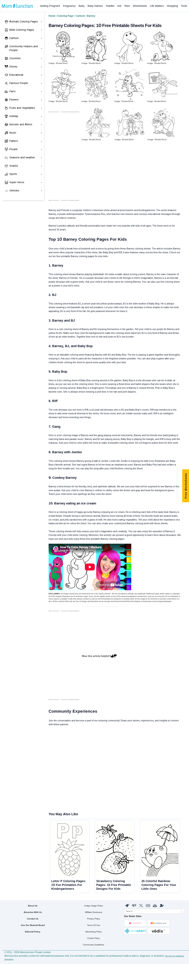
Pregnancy (69, 5)
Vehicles (14, 190)
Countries (15, 58)
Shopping (172, 5)
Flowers (14, 99)
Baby (82, 5)
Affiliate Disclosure (93, 912)
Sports (13, 174)
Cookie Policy (93, 938)
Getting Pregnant (50, 5)
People (13, 149)
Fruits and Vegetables (22, 107)
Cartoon (14, 38)
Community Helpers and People (23, 48)
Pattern (13, 140)
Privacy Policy (93, 919)
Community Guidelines (93, 944)
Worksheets (140, 5)
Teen (127, 5)
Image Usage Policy (93, 906)
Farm (12, 91)
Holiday (13, 116)
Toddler (110, 5)
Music (12, 132)
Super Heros (16, 182)
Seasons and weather (22, 157)
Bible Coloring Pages (21, 29)
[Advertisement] (64, 157)
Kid (119, 5)
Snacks (13, 165)
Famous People (18, 83)
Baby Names (95, 5)
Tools (184, 5)
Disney (13, 66)
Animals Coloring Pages (23, 21)
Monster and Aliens (20, 124)
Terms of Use (93, 925)
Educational (16, 74)
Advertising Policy (93, 931)
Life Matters (157, 5)
